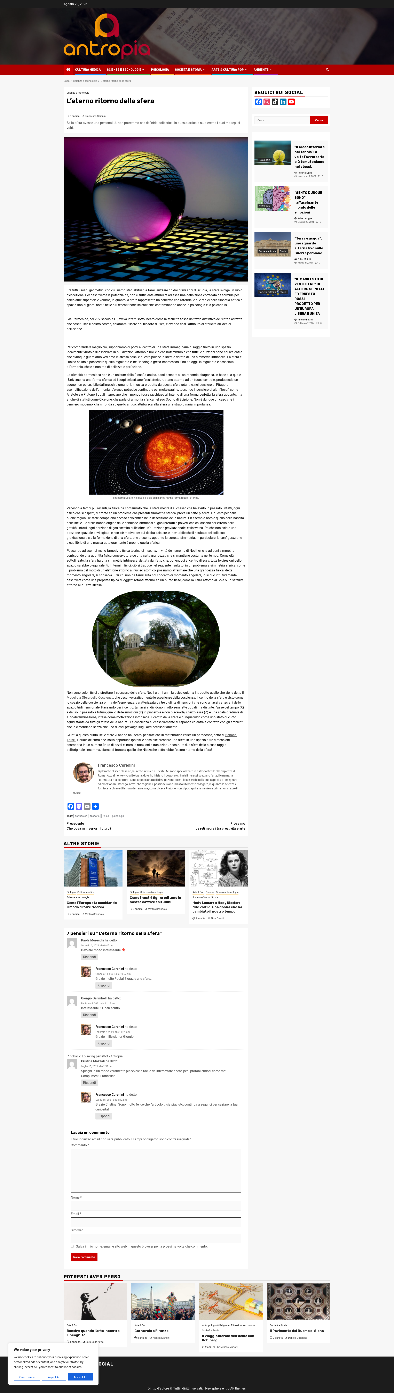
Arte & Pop (198, 892)
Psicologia (160, 70)
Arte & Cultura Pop (228, 70)
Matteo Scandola (94, 914)
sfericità (77, 375)
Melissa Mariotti (229, 1347)
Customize (26, 1377)
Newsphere (213, 1388)
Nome (76, 1197)
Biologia (71, 892)
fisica (106, 815)
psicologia (118, 815)
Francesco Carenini (95, 116)
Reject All (54, 1377)
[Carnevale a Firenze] (163, 1301)
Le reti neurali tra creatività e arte (220, 826)
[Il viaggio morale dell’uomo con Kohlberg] (231, 1301)
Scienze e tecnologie (124, 70)
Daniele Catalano (297, 1337)
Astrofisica (81, 815)
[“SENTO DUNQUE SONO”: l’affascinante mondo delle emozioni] (272, 198)
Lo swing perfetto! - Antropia (102, 1056)
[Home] (68, 70)
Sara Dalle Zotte (94, 1342)
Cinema (210, 892)
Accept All (80, 1377)
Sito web (77, 1230)
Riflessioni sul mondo (243, 1325)
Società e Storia (188, 70)
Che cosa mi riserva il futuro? (89, 826)
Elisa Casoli (217, 918)
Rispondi (89, 957)
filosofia (95, 815)
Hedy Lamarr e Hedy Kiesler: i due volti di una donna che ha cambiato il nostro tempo (217, 907)
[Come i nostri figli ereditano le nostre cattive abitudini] (156, 868)
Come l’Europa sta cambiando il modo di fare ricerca (92, 905)
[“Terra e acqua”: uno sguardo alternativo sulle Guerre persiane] (272, 244)
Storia (214, 897)
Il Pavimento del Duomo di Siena (297, 1331)
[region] (53, 1364)
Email (76, 1214)
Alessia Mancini (161, 1337)
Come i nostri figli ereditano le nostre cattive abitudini (155, 900)
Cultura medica (88, 70)
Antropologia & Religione (215, 1325)
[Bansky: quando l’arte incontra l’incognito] (95, 1301)
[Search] (327, 70)
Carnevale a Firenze (151, 1331)
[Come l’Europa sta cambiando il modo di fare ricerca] (93, 868)
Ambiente (261, 70)
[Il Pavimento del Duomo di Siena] (298, 1301)
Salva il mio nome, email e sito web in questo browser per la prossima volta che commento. (142, 1246)
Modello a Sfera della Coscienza (90, 697)
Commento (80, 1145)
